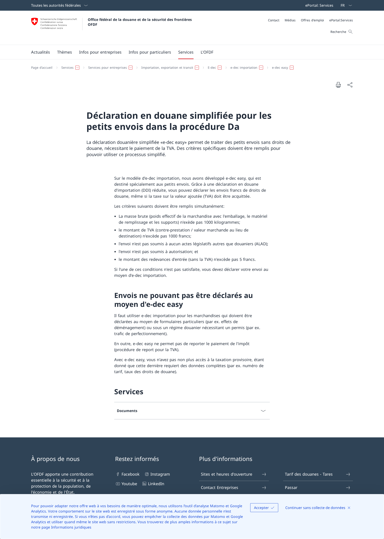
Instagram (160, 474)
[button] (41, 52)
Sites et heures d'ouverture (226, 474)
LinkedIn (156, 483)
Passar (291, 487)
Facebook (131, 474)
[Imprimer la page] (338, 84)
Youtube (129, 483)
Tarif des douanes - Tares (309, 474)
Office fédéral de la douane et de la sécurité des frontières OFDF (140, 22)
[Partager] (350, 84)
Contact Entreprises (219, 487)
